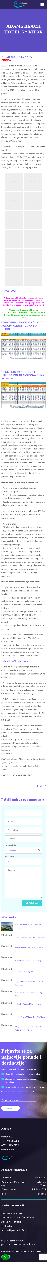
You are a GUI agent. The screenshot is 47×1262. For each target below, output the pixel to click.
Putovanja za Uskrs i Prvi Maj (13, 1183)
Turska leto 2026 (40, 1183)
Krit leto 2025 (39, 1189)
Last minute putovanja (11, 1213)
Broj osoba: (9, 856)
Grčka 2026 (40, 1177)
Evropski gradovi (9, 1189)
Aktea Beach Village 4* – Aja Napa (30, 1017)
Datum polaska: (11, 845)
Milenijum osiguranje (11, 1221)
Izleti (3, 1193)
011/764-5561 (8, 1149)
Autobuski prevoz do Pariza (14, 1230)
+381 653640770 (10, 1145)
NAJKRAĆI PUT (25, 775)
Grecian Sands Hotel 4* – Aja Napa (30, 938)
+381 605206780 (10, 1141)
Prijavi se (8, 1108)
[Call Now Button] (5, 1257)
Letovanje (6, 1177)
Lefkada (42, 1193)
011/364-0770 (8, 1136)
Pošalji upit (33, 903)
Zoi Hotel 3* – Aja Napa (25, 972)
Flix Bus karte (7, 1226)
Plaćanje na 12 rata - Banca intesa (17, 1217)
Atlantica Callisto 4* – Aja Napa (28, 960)
